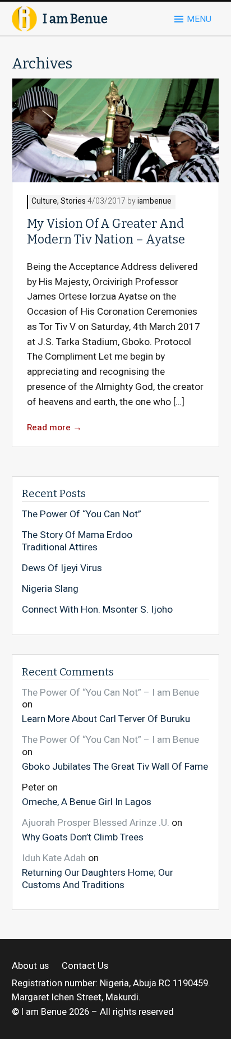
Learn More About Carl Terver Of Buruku (106, 718)
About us (30, 966)
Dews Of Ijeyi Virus (62, 568)
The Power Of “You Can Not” (81, 514)
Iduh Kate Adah (54, 858)
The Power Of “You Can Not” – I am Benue (110, 693)
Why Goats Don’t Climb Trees (83, 837)
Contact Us (85, 966)
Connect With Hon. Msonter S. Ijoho (97, 610)
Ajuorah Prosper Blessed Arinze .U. (95, 823)
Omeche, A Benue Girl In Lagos (86, 801)
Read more (54, 427)
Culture (44, 201)
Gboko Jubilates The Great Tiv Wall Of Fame (115, 766)
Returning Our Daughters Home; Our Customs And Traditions (97, 878)
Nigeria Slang (50, 589)
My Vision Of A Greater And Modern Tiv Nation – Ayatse (106, 231)
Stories (73, 201)
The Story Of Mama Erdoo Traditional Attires (77, 541)
